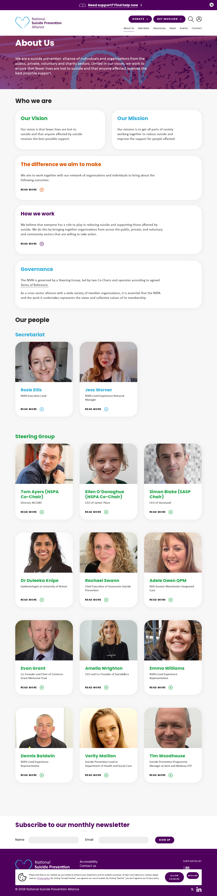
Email (89, 839)
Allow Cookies (174, 877)
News (173, 28)
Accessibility (89, 862)
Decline (193, 875)
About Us (129, 28)
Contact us (88, 866)
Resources (159, 28)
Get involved (167, 19)
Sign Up (165, 840)
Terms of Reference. (34, 285)
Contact (197, 28)
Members (143, 28)
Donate (138, 19)
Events (184, 28)
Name (19, 839)
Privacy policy (43, 878)
